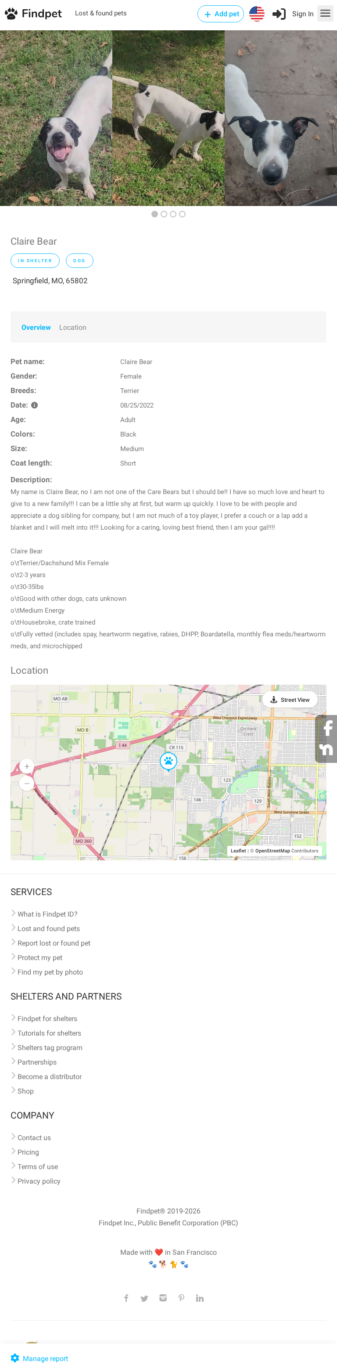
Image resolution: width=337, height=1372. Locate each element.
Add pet (226, 14)
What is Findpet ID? (48, 914)
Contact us (34, 1138)
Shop (26, 1091)
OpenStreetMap (272, 851)
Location (72, 327)
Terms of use (38, 1167)
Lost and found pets (49, 928)
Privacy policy (39, 1181)
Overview (36, 327)
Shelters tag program (50, 1047)
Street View (295, 700)
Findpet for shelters (47, 1019)
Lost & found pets (101, 13)
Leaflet (238, 851)
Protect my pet (40, 957)
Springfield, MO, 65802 (50, 280)
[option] (56, 118)
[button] (162, 752)
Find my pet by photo (50, 972)
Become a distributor (50, 1076)
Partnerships (37, 1062)
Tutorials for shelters (49, 1033)
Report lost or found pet (54, 943)
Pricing (28, 1152)
